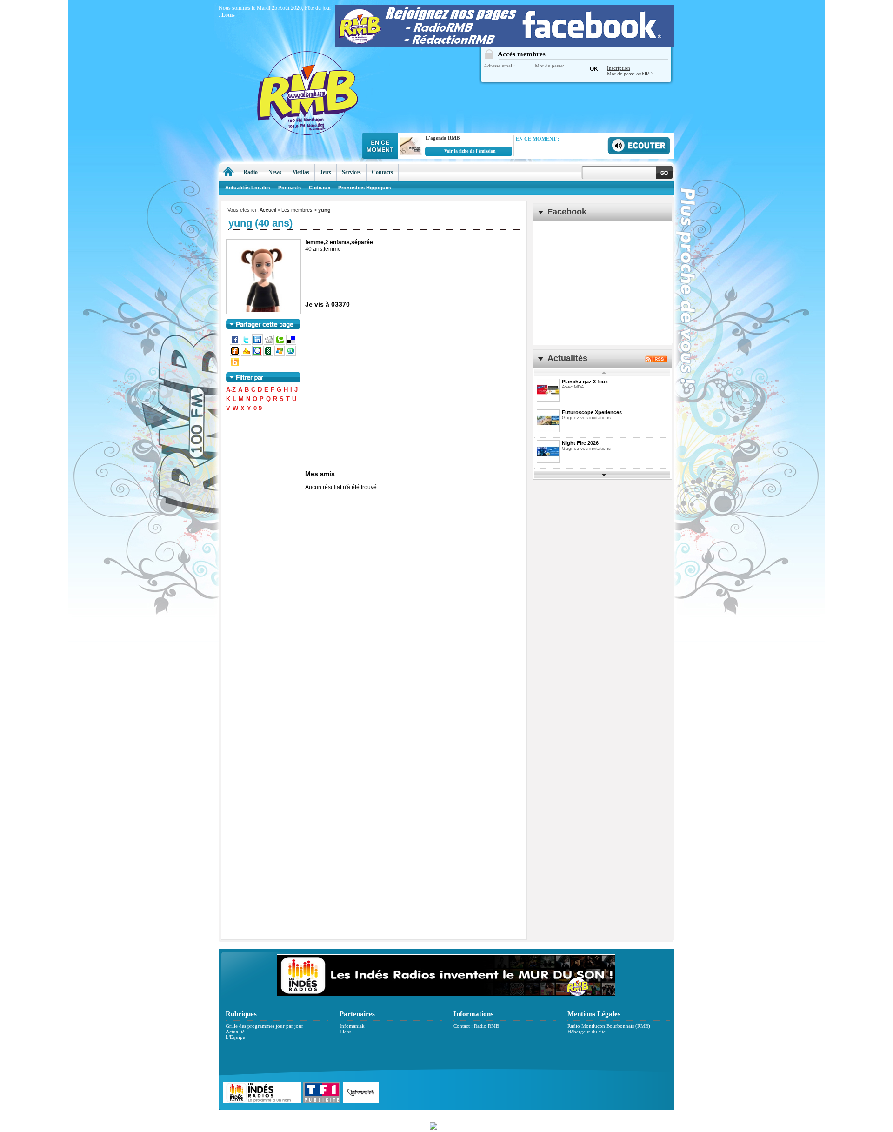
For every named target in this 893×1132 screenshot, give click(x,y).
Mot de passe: (549, 65)
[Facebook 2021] (504, 45)
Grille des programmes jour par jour (264, 1026)
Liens (345, 1031)
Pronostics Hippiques (364, 187)
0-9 (257, 408)
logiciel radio (545, 1114)
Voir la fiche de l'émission (470, 151)
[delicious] (291, 343)
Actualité (235, 1031)
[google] (257, 354)
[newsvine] (268, 354)
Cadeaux (319, 187)
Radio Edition (380, 1114)
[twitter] (246, 343)
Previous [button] (604, 372)
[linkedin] (258, 343)
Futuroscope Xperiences (592, 412)
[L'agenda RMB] (410, 155)
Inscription (618, 68)
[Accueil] (228, 172)
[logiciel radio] (446, 1124)
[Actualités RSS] (656, 360)
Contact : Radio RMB (476, 1026)
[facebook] (235, 343)
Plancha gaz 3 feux (585, 381)
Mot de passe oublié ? (630, 73)
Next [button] (604, 474)
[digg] (269, 343)
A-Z (231, 389)
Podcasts (289, 187)
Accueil (268, 210)
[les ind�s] (446, 994)
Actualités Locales (247, 187)
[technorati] (280, 343)
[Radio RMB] (346, 75)
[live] (280, 354)
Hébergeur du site (586, 1031)
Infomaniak (352, 1026)
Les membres (297, 210)
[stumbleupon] (291, 354)
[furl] (235, 354)
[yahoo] (246, 354)
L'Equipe (235, 1037)
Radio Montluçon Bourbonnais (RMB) (608, 1026)
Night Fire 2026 (580, 443)
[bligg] (235, 365)
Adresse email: (499, 65)
